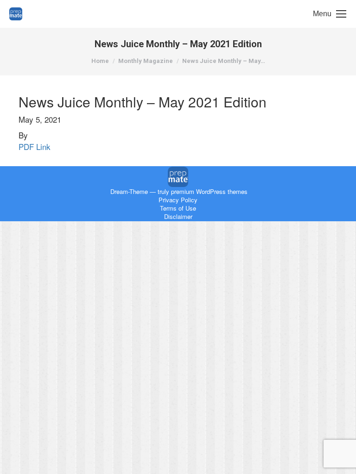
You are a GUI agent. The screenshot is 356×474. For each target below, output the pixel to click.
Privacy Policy (178, 199)
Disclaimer (178, 216)
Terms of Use (178, 208)
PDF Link (35, 146)
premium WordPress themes (209, 191)
